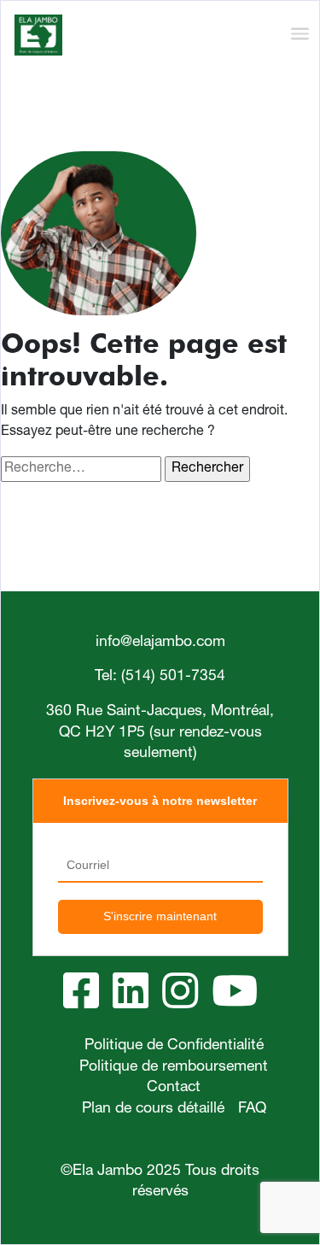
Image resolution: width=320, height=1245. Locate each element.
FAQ (252, 1109)
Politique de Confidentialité (174, 1046)
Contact (174, 1087)
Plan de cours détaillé (153, 1109)
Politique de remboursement (173, 1067)
